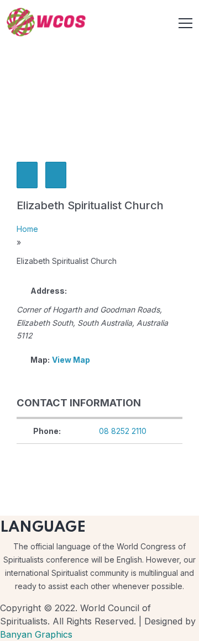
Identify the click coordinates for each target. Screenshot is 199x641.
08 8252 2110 (122, 431)
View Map (71, 359)
